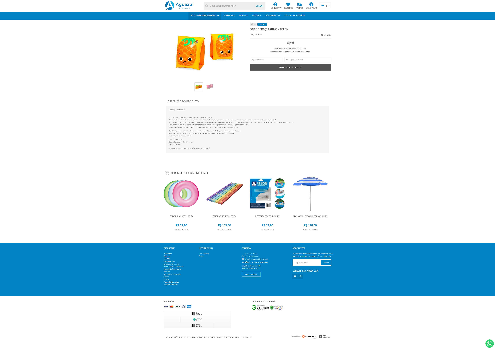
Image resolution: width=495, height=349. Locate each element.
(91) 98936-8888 (251, 256)
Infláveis (262, 24)
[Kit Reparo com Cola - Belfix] (267, 204)
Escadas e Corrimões (172, 263)
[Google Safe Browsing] (276, 307)
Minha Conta (276, 8)
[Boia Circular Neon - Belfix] (181, 204)
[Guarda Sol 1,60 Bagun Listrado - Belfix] (310, 204)
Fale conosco (251, 274)
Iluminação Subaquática (172, 269)
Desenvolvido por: (296, 337)
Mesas (166, 276)
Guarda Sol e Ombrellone (173, 266)
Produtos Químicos (171, 284)
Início (253, 24)
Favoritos (288, 8)
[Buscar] (259, 6)
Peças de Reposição (171, 282)
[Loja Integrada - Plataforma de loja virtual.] (324, 336)
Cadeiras (167, 256)
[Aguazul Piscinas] (179, 6)
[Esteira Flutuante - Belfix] (224, 204)
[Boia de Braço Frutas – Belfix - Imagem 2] (209, 86)
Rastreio (299, 8)
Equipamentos (169, 261)
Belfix (329, 35)
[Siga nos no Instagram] (301, 276)
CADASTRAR (323, 263)
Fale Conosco (204, 253)
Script (201, 256)
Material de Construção (172, 274)
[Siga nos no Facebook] (295, 276)
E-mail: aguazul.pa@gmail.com (256, 259)
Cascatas (167, 258)
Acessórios (168, 253)
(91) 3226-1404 (250, 253)
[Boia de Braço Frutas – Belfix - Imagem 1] (198, 86)
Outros (166, 279)
